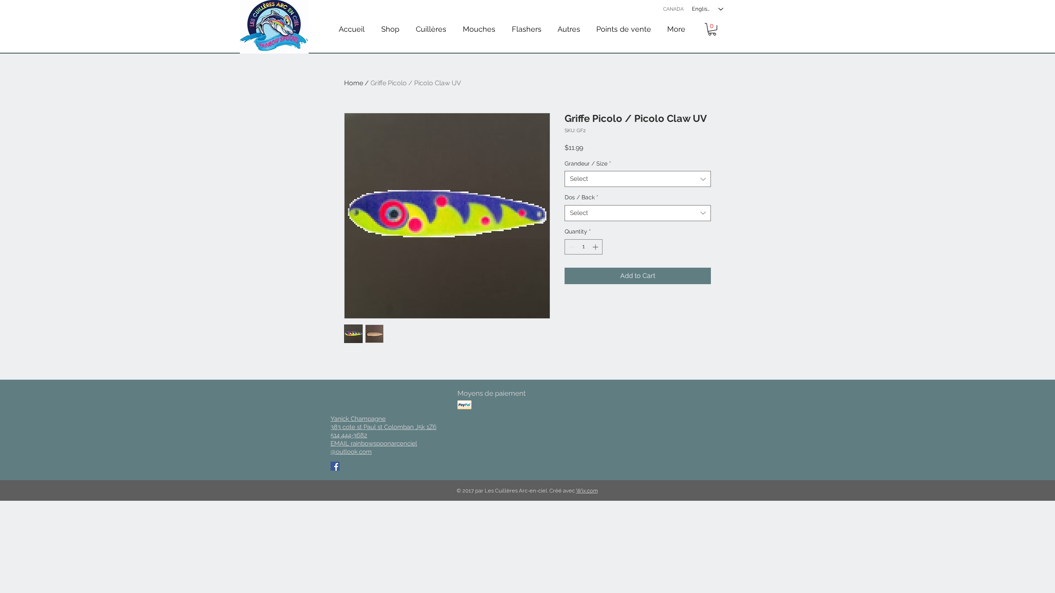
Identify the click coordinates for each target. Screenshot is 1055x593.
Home (353, 83)
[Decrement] (571, 247)
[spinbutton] (583, 247)
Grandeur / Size (588, 163)
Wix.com (587, 491)
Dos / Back (581, 197)
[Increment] (596, 247)
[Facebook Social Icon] (335, 466)
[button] (431, 29)
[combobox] (638, 179)
